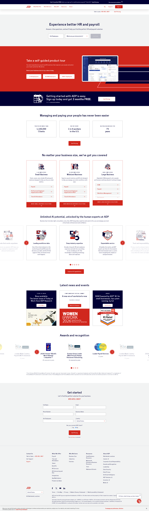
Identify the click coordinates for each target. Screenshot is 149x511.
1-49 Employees (33, 76)
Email (77, 405)
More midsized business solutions (74, 203)
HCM (98, 185)
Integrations (55, 475)
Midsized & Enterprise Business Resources (91, 462)
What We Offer (37, 6)
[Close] (146, 508)
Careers (105, 459)
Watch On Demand (74, 305)
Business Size (73, 456)
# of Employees (47, 418)
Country (78, 418)
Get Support (29, 459)
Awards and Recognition (109, 464)
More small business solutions (41, 203)
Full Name (45, 405)
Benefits (54, 466)
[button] (139, 501)
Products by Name (57, 480)
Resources (64, 6)
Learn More (41, 305)
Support (110, 6)
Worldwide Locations (109, 456)
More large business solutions (108, 202)
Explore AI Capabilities (74, 271)
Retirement (34, 201)
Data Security (107, 469)
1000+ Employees (67, 76)
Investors (105, 480)
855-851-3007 (105, 11)
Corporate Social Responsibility (111, 461)
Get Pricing (95, 2)
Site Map (59, 492)
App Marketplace (56, 478)
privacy (73, 437)
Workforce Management (104, 193)
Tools (87, 466)
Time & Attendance (37, 196)
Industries (72, 459)
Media (104, 482)
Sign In (119, 6)
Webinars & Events (91, 469)
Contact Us (29, 453)
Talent (66, 201)
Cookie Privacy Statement (21, 509)
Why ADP (56, 6)
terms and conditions (55, 102)
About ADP (106, 453)
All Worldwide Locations (33, 496)
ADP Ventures (107, 477)
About (70, 6)
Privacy (66, 492)
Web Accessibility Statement (96, 492)
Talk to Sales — (34, 456)
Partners (71, 461)
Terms (53, 492)
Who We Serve (47, 6)
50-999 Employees (50, 76)
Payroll (35, 186)
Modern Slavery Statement (78, 492)
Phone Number (47, 411)
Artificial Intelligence (109, 474)
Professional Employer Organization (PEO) (37, 191)
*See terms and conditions (115, 2)
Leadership (106, 467)
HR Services (55, 468)
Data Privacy (106, 472)
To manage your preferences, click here (114, 508)
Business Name (80, 411)
